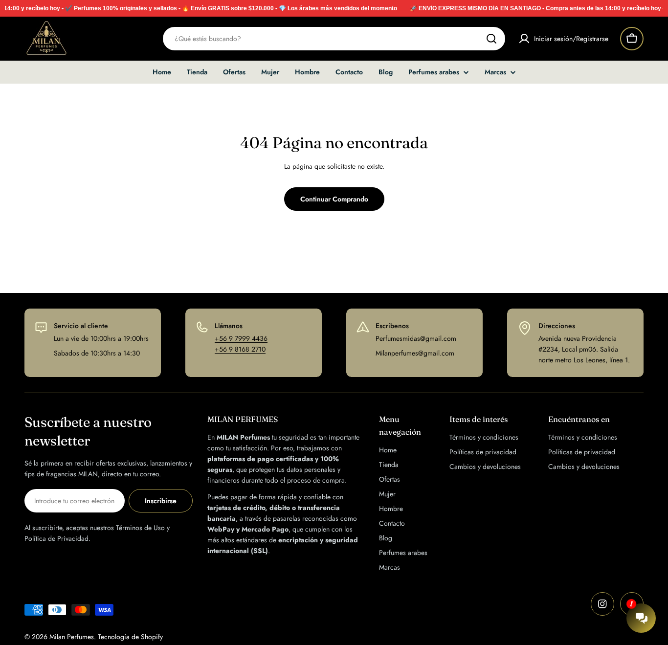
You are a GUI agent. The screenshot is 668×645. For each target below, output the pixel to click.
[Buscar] (491, 38)
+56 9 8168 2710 (240, 349)
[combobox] (334, 38)
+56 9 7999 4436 (241, 338)
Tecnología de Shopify (130, 637)
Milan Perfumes (71, 637)
